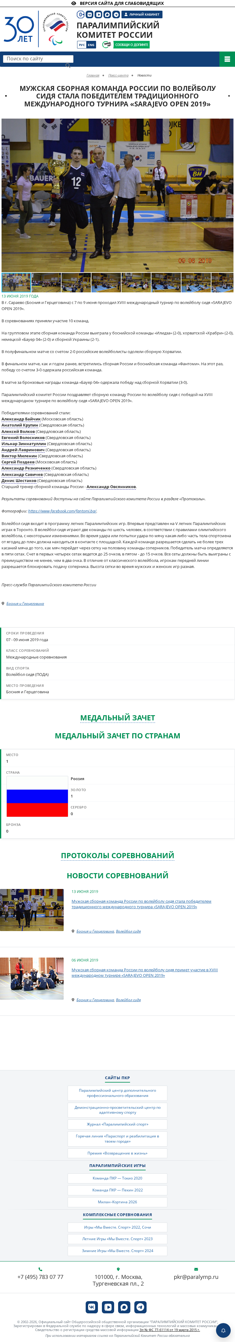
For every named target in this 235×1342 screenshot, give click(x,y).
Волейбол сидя (128, 931)
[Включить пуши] (223, 1330)
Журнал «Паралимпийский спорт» (117, 1124)
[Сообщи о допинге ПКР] (131, 44)
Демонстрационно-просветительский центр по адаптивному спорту (118, 1110)
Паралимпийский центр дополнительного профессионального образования (117, 1093)
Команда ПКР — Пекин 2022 (117, 1190)
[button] (228, 124)
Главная (93, 75)
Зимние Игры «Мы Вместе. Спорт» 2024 (117, 1250)
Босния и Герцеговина (25, 603)
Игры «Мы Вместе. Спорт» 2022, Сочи (117, 1227)
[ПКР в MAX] (124, 1307)
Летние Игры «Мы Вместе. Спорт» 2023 (117, 1238)
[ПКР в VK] (92, 1307)
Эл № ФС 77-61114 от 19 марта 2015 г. (170, 1329)
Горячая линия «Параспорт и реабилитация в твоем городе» (117, 1138)
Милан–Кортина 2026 (117, 1202)
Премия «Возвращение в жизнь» (117, 1153)
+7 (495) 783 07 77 (40, 1277)
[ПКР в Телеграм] (140, 1307)
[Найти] (68, 65)
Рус (82, 45)
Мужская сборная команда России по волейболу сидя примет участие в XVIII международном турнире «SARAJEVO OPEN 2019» (145, 972)
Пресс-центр (118, 75)
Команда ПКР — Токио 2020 (117, 1178)
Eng (91, 45)
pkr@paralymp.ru (196, 1277)
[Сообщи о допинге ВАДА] (107, 44)
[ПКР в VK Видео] (108, 1307)
